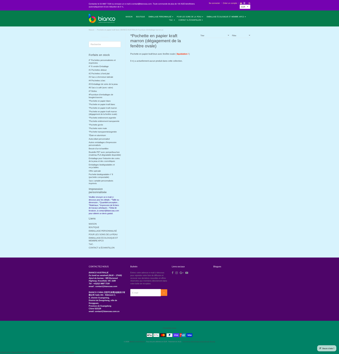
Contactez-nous (169, 328)
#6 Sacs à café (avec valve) (101, 87)
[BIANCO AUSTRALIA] (102, 18)
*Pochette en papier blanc (100, 101)
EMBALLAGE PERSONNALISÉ (160, 16)
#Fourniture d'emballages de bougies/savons (101, 95)
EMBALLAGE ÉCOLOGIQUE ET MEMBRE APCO (225, 16)
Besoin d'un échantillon (98, 148)
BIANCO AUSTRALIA (137, 341)
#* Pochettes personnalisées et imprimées (102, 61)
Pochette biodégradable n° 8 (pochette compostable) (101, 175)
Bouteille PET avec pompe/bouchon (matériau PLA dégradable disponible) (105, 153)
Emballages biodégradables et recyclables (102, 166)
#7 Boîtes (93, 91)
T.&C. (171, 20)
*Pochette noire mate (98, 128)
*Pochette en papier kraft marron (103, 108)
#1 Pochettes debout (97, 70)
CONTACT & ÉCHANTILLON (190, 20)
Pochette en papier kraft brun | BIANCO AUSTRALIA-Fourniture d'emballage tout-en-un (130, 30)
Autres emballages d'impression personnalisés (102, 143)
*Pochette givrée (96, 125)
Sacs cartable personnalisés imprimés (101, 182)
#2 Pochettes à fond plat (99, 73)
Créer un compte (230, 3)
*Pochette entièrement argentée (102, 118)
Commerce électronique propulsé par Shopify (198, 341)
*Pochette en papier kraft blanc (102, 104)
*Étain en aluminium (97, 135)
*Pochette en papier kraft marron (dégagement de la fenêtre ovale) (103, 112)
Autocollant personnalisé (99, 139)
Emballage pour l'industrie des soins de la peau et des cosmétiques (104, 159)
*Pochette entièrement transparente (104, 121)
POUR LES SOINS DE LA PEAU (189, 16)
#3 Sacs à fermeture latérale (101, 77)
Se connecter (214, 3)
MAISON (129, 16)
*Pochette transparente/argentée (103, 132)
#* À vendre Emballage (99, 66)
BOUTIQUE (140, 16)
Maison (91, 30)
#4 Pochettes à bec (97, 80)
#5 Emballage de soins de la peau (103, 84)
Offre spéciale (95, 171)
